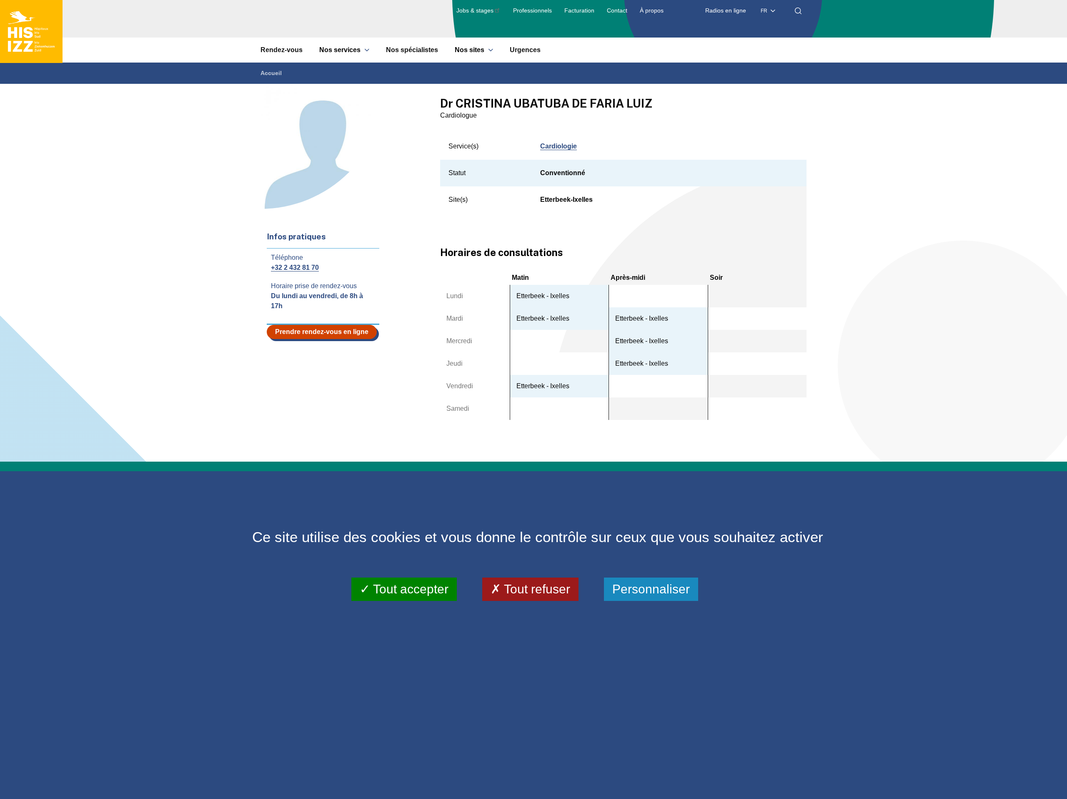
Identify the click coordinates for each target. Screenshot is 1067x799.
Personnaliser (651, 588)
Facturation (579, 10)
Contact (617, 10)
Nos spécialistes (412, 49)
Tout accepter (409, 588)
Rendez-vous (281, 49)
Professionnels (532, 10)
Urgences (525, 49)
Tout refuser (535, 588)
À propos (652, 10)
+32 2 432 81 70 (295, 267)
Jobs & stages (474, 10)
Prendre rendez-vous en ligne (321, 331)
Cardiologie (558, 146)
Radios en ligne (725, 10)
